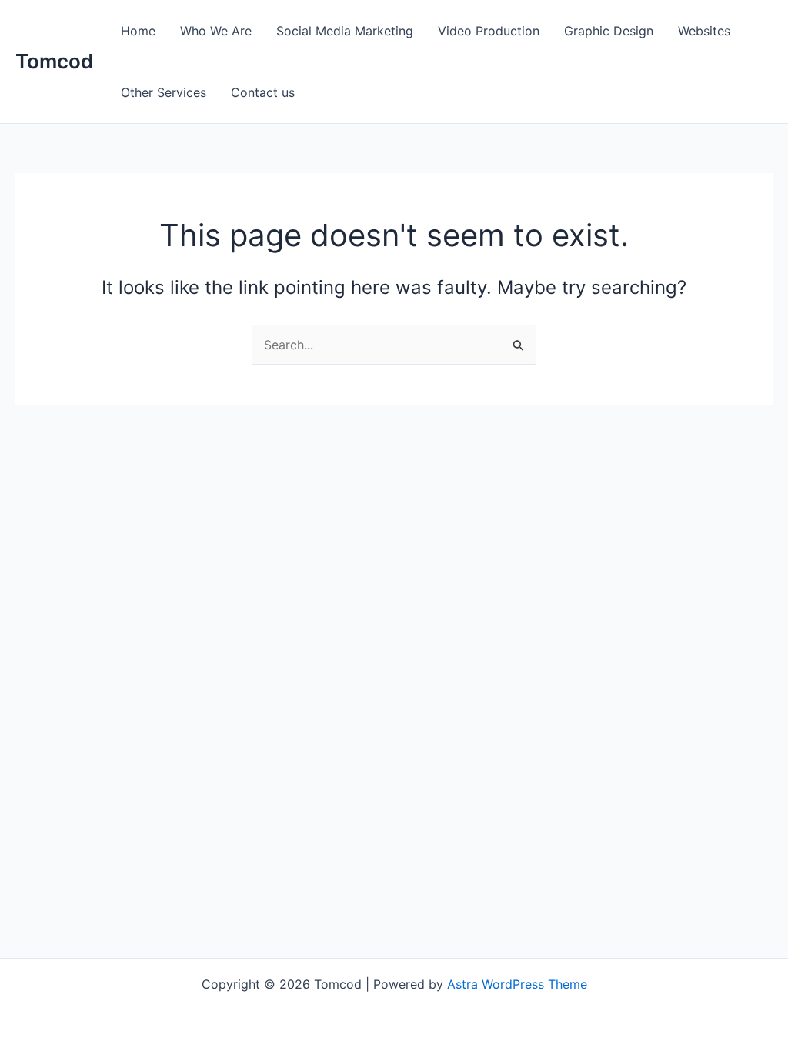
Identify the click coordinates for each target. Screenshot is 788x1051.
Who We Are (216, 30)
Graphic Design (608, 30)
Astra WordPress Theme (517, 984)
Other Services (163, 92)
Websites (704, 30)
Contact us (263, 92)
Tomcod (54, 61)
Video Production (488, 30)
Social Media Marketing (344, 30)
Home (138, 30)
